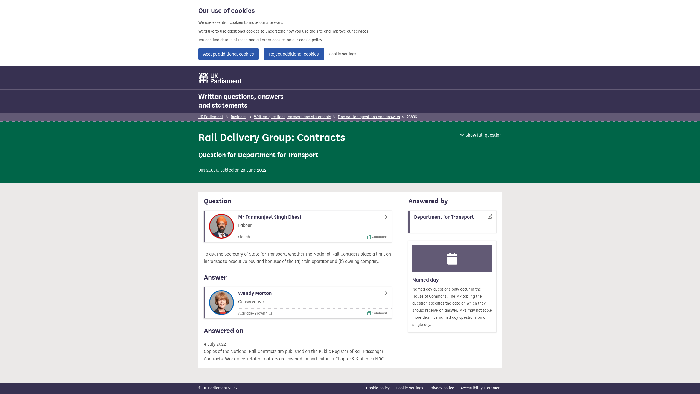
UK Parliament (210, 117)
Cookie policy (378, 388)
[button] (481, 135)
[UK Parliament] (220, 78)
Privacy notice (442, 388)
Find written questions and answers (369, 117)
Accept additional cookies (228, 54)
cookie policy (310, 40)
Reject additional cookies (294, 54)
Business (238, 117)
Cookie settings (342, 54)
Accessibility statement (481, 388)
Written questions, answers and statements (241, 100)
